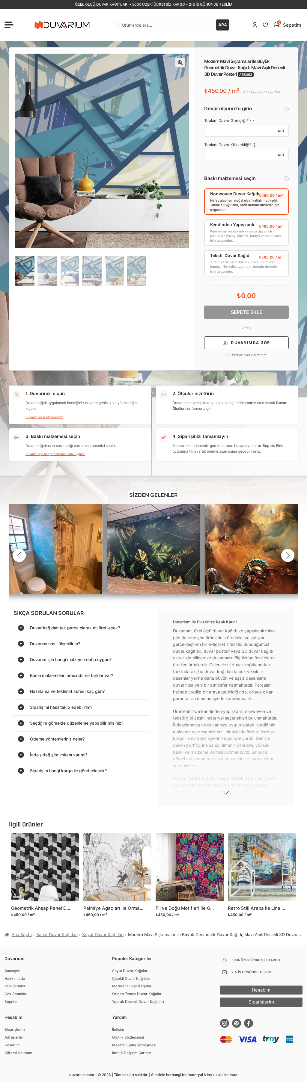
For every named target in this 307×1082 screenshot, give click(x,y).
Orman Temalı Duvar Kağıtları (137, 994)
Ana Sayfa (22, 934)
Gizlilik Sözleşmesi (128, 1037)
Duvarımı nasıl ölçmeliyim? (44, 417)
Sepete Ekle (246, 312)
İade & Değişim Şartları (131, 1053)
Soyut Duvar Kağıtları (103, 934)
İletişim (118, 1029)
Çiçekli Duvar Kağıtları (131, 978)
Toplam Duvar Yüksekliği (226, 145)
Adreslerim (13, 1037)
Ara (222, 24)
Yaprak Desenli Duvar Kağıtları (138, 1001)
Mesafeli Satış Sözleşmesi (134, 1045)
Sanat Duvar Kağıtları (57, 934)
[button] (180, 62)
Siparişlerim (14, 1029)
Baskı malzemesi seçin (230, 178)
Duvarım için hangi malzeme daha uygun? (55, 454)
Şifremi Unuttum (18, 1053)
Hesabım (12, 1045)
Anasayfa (12, 970)
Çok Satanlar (15, 994)
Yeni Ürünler (14, 986)
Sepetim (11, 1001)
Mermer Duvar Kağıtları (132, 986)
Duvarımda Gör (250, 342)
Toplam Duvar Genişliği (225, 120)
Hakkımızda (14, 978)
